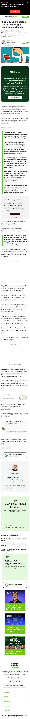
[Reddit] (16, 681)
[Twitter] (21, 678)
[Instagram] (13, 681)
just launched (5, 288)
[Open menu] (2, 16)
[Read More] (15, 619)
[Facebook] (18, 678)
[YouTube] (15, 678)
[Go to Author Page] (3, 42)
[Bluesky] (10, 681)
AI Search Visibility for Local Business (14, 652)
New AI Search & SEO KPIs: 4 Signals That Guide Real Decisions (14, 607)
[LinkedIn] (12, 678)
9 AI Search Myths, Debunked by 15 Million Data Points (14, 629)
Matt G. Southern (11, 42)
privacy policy (10, 527)
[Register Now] (15, 596)
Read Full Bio (15, 473)
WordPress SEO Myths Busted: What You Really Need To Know (14, 550)
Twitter (14, 224)
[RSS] (20, 681)
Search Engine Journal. (15, 715)
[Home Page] (11, 16)
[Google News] (8, 678)
